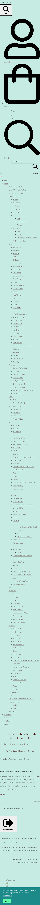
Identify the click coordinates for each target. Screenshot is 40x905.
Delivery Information (15, 859)
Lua (14, 215)
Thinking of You (18, 358)
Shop (6, 184)
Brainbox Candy (18, 266)
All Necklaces (17, 641)
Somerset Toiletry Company (22, 556)
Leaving (15, 301)
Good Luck (16, 292)
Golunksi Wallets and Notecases (24, 482)
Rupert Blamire (18, 619)
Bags (18, 219)
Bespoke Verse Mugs (20, 444)
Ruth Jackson (17, 343)
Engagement (17, 282)
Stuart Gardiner (18, 562)
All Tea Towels (18, 435)
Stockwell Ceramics (19, 559)
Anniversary (17, 250)
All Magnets (17, 432)
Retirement (17, 339)
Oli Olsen (16, 521)
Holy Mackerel (18, 295)
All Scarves (16, 206)
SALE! (11, 695)
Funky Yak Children (19, 381)
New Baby (16, 327)
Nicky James (17, 228)
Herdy (15, 492)
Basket (11, 115)
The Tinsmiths (18, 683)
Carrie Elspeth (18, 654)
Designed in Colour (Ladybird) (23, 457)
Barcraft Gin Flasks (19, 441)
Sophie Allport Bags (19, 241)
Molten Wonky (18, 670)
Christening (17, 273)
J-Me (14, 495)
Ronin (15, 676)
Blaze (15, 651)
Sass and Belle (18, 549)
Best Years (16, 371)
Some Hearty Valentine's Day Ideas (21, 699)
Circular (15, 454)
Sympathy (16, 352)
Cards (11, 244)
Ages (19, 263)
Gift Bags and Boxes (16, 406)
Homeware (12, 591)
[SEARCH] (35, 166)
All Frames (16, 425)
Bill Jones (16, 257)
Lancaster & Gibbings (24, 536)
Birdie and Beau (18, 648)
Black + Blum (17, 447)
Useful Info (8, 718)
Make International (19, 514)
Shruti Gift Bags (18, 419)
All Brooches (17, 632)
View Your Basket (12, 751)
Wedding (16, 362)
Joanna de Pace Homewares (23, 505)
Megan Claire (17, 311)
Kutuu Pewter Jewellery (21, 667)
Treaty (15, 686)
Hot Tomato (17, 212)
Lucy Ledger (17, 308)
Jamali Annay (17, 498)
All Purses (16, 203)
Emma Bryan (17, 279)
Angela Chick (17, 247)
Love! (15, 304)
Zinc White (16, 689)
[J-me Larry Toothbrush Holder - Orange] (3, 765)
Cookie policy (34, 862)
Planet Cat (16, 540)
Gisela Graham (18, 606)
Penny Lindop (17, 336)
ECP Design (17, 463)
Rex (14, 546)
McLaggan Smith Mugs (20, 613)
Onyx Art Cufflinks (19, 673)
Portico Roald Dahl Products (23, 390)
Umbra (15, 578)
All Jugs (15, 597)
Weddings (12, 711)
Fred (14, 473)
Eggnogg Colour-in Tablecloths (23, 467)
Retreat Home (18, 543)
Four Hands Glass (19, 470)
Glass (10, 587)
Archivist (16, 254)
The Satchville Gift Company (22, 575)
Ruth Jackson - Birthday (25, 346)
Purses (19, 225)
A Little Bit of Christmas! (17, 193)
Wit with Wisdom (19, 584)
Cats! (15, 451)
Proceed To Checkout (26, 751)
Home (6, 180)
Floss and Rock (18, 378)
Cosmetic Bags (22, 222)
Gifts (10, 422)
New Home (16, 330)
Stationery (16, 349)
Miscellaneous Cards (20, 314)
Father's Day (13, 400)
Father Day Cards (19, 403)
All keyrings (17, 428)
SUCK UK (16, 565)
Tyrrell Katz (17, 393)
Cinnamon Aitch (18, 276)
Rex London (17, 416)
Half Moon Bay (18, 486)
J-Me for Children (19, 387)
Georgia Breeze (18, 285)
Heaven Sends (18, 489)
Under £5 (16, 708)
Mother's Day (17, 323)
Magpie (15, 511)
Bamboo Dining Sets (20, 368)
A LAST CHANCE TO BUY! (18, 190)
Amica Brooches (18, 645)
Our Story (7, 715)
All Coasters (17, 594)
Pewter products (19, 524)
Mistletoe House (19, 317)
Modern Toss (17, 320)
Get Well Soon (18, 289)
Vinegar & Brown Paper (21, 581)
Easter (11, 397)
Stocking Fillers (14, 702)
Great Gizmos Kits (19, 384)
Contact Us (8, 721)
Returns (26, 862)
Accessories (13, 196)
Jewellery (12, 626)
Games (15, 479)
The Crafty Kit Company (21, 571)
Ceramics (20, 552)
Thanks (15, 355)
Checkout (12, 118)
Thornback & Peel (19, 622)
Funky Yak (16, 476)
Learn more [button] (7, 896)
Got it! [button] (6, 901)
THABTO (16, 568)
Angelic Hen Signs (19, 438)
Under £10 (16, 705)
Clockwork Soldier (19, 374)
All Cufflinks (17, 635)
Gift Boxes (16, 413)
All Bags (15, 199)
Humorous (16, 298)
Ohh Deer (16, 333)
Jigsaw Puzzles (18, 502)
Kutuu (19, 533)
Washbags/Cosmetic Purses (27, 238)
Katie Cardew (18, 610)
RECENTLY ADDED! (15, 187)
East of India (17, 460)
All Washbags (17, 209)
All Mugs (16, 600)
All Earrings (16, 638)
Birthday (16, 260)
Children (12, 365)
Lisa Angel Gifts (18, 508)
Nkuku (15, 517)
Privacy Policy (26, 859)
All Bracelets (17, 629)
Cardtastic (16, 269)
